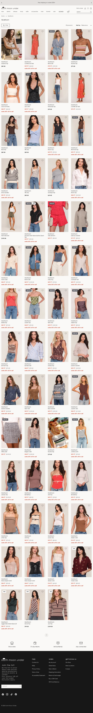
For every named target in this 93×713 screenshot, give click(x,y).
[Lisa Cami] (35, 87)
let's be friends (58, 647)
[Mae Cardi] (11, 260)
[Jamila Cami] (81, 432)
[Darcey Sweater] (81, 216)
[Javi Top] (58, 604)
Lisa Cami (27, 106)
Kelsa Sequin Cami (6, 581)
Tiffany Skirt (4, 451)
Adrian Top (74, 322)
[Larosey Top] (11, 475)
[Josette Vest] (81, 389)
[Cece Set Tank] (11, 87)
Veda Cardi (74, 581)
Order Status (52, 665)
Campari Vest (75, 279)
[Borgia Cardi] (35, 432)
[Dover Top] (35, 604)
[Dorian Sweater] (81, 346)
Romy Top (74, 192)
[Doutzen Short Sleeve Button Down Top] (35, 216)
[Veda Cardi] (81, 561)
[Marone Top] (11, 44)
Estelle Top (4, 322)
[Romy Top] (81, 173)
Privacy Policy (36, 669)
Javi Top (50, 624)
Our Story (68, 662)
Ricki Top (3, 149)
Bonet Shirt (27, 279)
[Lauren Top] (35, 303)
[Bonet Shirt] (35, 260)
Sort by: (78, 25)
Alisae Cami (74, 538)
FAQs (33, 665)
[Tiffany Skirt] (11, 432)
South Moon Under (11, 705)
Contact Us (35, 662)
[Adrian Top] (81, 303)
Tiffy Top (27, 149)
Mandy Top (51, 365)
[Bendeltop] (35, 475)
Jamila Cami (74, 451)
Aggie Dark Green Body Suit (9, 624)
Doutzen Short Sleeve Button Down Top (34, 236)
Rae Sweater (51, 408)
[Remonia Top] (81, 130)
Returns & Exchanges (55, 675)
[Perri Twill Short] (11, 216)
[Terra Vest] (58, 303)
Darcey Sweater (75, 235)
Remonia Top (74, 149)
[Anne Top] (11, 518)
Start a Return (52, 669)
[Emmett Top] (11, 346)
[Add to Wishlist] (19, 31)
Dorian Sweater (75, 365)
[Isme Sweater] (11, 173)
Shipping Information (55, 672)
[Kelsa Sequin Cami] (11, 561)
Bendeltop (27, 495)
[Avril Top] (58, 475)
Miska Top (50, 279)
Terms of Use (35, 672)
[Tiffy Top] (35, 130)
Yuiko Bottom (51, 235)
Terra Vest (50, 322)
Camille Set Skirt (75, 106)
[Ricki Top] (11, 130)
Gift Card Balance (54, 682)
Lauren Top (28, 322)
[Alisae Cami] (81, 518)
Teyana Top (74, 63)
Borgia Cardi (28, 451)
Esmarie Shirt (28, 365)
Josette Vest (74, 408)
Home (3, 16)
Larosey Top (4, 495)
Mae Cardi (4, 279)
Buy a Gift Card (53, 678)
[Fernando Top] (58, 87)
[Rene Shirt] (58, 44)
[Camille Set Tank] (35, 44)
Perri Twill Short (5, 235)
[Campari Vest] (81, 260)
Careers (68, 669)
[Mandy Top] (58, 346)
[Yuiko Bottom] (58, 216)
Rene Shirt (50, 63)
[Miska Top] (58, 260)
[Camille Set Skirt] (81, 87)
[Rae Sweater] (58, 389)
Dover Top (27, 624)
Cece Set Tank (5, 106)
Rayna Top (51, 149)
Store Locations (70, 665)
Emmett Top (4, 365)
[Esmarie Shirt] (35, 346)
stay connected (81, 647)
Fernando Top (51, 106)
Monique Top (51, 192)
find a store (80, 8)
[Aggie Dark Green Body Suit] (11, 604)
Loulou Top (51, 538)
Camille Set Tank (29, 63)
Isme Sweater (5, 192)
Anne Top (4, 538)
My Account (52, 662)
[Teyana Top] (81, 44)
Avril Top (50, 495)
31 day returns (35, 647)
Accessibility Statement (38, 675)
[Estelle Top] (11, 303)
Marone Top (4, 63)
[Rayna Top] (58, 130)
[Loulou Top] (58, 518)
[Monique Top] (58, 173)
